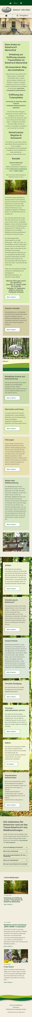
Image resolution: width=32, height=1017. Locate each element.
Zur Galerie (10, 764)
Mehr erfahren (11, 297)
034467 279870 (18, 171)
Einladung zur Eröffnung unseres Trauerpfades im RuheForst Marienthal (13, 900)
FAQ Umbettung (10, 842)
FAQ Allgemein (23, 840)
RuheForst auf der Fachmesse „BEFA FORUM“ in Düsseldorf (15, 926)
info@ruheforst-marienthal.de (18, 169)
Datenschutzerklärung (16, 1005)
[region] (16, 26)
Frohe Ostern (9, 967)
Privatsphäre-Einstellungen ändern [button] (16, 1009)
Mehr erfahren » (8, 904)
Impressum (16, 1007)
